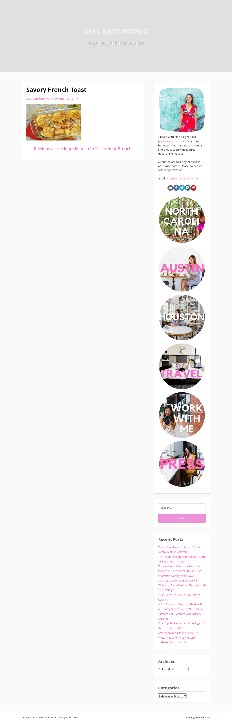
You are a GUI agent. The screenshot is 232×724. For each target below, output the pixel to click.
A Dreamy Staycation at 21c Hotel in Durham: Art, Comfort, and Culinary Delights (180, 613)
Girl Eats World (116, 31)
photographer (167, 141)
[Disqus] (83, 216)
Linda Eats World (41, 98)
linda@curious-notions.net (182, 178)
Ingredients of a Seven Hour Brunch (82, 148)
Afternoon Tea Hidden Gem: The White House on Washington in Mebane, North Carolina (178, 637)
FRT (208, 717)
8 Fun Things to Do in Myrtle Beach (180, 604)
